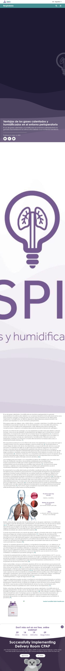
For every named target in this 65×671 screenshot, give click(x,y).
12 (23, 542)
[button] (60, 6)
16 (32, 570)
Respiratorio (8, 6)
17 (50, 585)
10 (4, 525)
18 (39, 591)
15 (30, 570)
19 (10, 597)
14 (34, 552)
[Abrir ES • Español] (61, 2)
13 (59, 548)
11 (6, 525)
